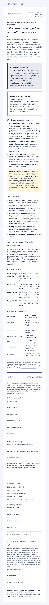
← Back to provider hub (13, 4)
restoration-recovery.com (28, 368)
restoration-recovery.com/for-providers (31, 330)
